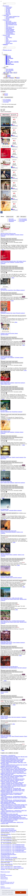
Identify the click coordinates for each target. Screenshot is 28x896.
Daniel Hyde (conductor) (20, 382)
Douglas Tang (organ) (10, 781)
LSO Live (8, 42)
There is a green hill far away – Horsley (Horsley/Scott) (12, 868)
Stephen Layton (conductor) (11, 762)
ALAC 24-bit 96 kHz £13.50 (17, 362)
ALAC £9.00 (14, 721)
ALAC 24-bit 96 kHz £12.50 (17, 240)
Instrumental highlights (10, 31)
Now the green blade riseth (6, 481)
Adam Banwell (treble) (19, 778)
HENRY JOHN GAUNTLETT (10, 767)
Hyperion (8, 36)
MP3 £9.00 (3, 315)
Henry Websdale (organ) (6, 787)
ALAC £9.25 (14, 238)
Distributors (3, 886)
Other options (23, 216)
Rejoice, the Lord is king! (6, 735)
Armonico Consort (4, 510)
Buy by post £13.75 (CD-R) (6, 604)
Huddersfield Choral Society (6, 642)
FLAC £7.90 (8, 558)
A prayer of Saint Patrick (7, 822)
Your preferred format (9, 97)
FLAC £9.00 (8, 721)
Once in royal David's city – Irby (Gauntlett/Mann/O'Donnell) (13, 849)
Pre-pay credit (3, 876)
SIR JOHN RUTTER (7, 821)
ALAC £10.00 (14, 266)
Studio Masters (9, 28)
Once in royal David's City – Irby (8, 768)
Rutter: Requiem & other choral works (8, 530)
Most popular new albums (11, 22)
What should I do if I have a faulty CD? (7, 882)
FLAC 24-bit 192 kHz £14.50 (17, 267)
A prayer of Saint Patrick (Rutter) (7, 828)
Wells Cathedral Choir (5, 599)
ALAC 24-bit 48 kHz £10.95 (17, 697)
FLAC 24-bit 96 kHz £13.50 (6, 267)
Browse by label (6, 35)
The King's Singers (4, 334)
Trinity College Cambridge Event (12, 16)
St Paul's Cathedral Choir (6, 717)
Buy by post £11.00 (21, 558)
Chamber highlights (10, 30)
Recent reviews (9, 7)
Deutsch (8, 76)
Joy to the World (4, 410)
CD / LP (15, 72)
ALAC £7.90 (14, 558)
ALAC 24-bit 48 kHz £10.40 (17, 437)
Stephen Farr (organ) (10, 766)
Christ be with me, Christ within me (8, 831)
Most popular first (12, 220)
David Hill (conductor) (17, 577)
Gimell (7, 39)
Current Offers (6, 15)
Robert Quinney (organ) (15, 760)
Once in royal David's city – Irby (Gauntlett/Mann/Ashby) (13, 846)
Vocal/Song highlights (10, 34)
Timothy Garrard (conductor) (18, 457)
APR (7, 38)
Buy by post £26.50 (22, 580)
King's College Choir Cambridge (7, 234)
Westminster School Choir (6, 457)
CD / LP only (8, 71)
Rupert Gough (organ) (14, 599)
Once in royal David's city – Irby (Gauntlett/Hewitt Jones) (12, 844)
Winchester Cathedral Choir (6, 577)
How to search (3, 874)
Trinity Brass (20, 762)
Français (8, 75)
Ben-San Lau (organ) (10, 777)
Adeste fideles (3, 288)
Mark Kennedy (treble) (19, 789)
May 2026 (8, 11)
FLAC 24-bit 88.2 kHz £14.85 (6, 741)
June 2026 (8, 10)
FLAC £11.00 (8, 315)
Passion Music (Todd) (5, 855)
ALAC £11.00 (14, 315)
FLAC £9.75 (8, 292)
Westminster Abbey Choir (6, 736)
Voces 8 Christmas (4, 691)
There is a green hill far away (7, 858)
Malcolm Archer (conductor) (6, 805)
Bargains (7, 18)
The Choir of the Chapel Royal (7, 290)
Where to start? (6, 19)
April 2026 (8, 12)
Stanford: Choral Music (5, 553)
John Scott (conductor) (16, 717)
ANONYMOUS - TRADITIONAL (8, 755)
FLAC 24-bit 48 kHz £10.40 (6, 437)
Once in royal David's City (6, 839)
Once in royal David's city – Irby (8, 770)
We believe (3, 869)
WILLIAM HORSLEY (8, 803)
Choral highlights (9, 32)
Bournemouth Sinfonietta (10, 532)
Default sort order (10, 216)
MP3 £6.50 (3, 558)
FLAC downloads (9, 69)
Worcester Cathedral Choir (6, 411)
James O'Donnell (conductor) (19, 313)
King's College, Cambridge (11, 41)
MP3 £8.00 (3, 292)
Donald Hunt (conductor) (17, 411)
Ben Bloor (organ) (17, 797)
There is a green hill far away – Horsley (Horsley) (11, 866)
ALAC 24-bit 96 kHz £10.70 (17, 560)
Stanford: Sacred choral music (7, 576)
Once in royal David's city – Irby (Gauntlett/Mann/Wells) (12, 850)
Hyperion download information (6, 875)
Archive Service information (5, 887)
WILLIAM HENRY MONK (9, 814)
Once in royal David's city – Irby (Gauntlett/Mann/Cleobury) (13, 847)
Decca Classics (9, 37)
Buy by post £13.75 (21, 315)
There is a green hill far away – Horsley (10, 804)
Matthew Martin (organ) (5, 383)
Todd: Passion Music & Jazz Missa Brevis (9, 666)
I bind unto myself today (6, 834)
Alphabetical (11, 221)
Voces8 (2, 693)
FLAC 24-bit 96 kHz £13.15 (6, 294)
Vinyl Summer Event (10, 17)
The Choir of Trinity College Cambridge (9, 554)
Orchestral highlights (10, 29)
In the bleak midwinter (5, 381)
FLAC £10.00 (8, 266)
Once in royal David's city (6, 836)
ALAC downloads (9, 70)
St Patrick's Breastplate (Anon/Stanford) (9, 857)
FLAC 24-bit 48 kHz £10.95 (6, 697)
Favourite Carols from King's (7, 356)
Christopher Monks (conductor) (15, 510)
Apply (7, 66)
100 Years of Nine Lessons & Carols (8, 233)
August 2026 (8, 8)
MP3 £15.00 (3, 580)
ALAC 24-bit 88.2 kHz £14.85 (18, 741)
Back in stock (8, 21)
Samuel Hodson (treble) (21, 773)
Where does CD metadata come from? (7, 883)
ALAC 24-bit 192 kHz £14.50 (17, 389)
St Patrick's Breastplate (6, 756)
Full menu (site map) (7, 50)
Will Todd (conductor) (22, 667)
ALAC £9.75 (14, 292)
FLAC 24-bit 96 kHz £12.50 (6, 240)
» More (2, 249)
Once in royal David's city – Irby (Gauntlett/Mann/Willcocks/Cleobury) (8, 854)
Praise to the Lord (4, 716)
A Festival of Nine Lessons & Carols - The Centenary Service (13, 261)
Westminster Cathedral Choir (6, 313)
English (6, 77)
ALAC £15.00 (15, 580)
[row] (14, 234)
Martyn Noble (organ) (19, 769)
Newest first (11, 218)
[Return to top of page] (5, 871)
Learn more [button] (10, 894)
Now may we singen (5, 456)
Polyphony (3, 532)
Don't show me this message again (9, 104)
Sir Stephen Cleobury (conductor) (12, 783)
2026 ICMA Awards (10, 26)
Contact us (2, 884)
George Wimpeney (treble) (20, 775)
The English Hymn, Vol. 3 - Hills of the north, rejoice (11, 598)
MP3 (4, 67)
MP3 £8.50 (3, 266)
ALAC (11, 72)
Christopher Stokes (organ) (6, 643)
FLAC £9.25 (8, 238)
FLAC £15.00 (9, 580)
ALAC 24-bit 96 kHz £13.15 (17, 294)
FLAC (8, 72)
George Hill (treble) (19, 784)
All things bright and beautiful (8, 815)
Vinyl (7, 25)
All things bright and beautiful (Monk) (8, 830)
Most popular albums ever (11, 23)
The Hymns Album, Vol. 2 (6, 641)
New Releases (6, 5)
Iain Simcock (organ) (17, 790)
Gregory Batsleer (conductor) (19, 642)
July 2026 (8, 9)
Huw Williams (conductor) (19, 290)
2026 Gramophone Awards (11, 24)
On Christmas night (5, 509)
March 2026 (8, 14)
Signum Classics (9, 43)
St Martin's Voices (4, 667)
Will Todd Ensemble (12, 667)
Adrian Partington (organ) (6, 802)
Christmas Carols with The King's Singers (9, 333)
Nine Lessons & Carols (5, 430)
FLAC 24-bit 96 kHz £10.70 (6, 560)
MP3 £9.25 (3, 238)
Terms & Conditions (4, 877)
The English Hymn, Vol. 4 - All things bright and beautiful (12, 620)
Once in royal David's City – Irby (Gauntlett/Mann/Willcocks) (13, 851)
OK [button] (20, 892)
